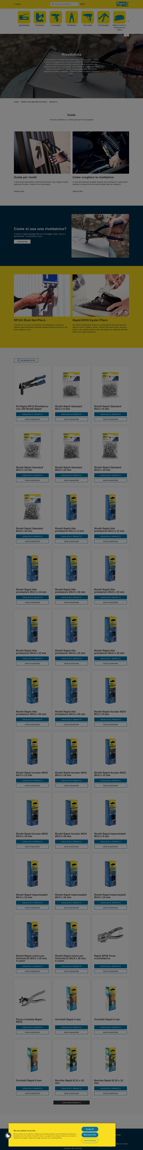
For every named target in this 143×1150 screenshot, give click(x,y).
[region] (62, 1135)
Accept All (90, 1129)
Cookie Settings (90, 1140)
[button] (8, 1135)
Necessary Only (90, 1135)
